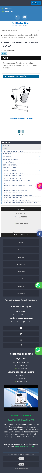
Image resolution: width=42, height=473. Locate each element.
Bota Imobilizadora (10, 165)
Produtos (6, 143)
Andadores (7, 157)
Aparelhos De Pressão (10, 159)
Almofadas (7, 154)
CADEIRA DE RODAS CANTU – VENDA (14, 188)
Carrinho (21, 286)
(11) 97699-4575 (21, 368)
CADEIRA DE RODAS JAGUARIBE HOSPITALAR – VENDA (18, 195)
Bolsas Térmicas (9, 162)
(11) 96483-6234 (21, 382)
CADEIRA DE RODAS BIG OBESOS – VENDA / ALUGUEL (18, 185)
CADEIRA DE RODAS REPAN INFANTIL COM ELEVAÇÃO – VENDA (21, 202)
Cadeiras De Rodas (9, 170)
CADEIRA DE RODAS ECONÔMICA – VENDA (16, 190)
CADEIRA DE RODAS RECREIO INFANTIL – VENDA (17, 200)
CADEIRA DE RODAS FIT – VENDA (13, 193)
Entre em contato (21, 235)
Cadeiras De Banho (9, 168)
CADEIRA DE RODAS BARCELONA (13, 183)
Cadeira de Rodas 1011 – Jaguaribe (15, 175)
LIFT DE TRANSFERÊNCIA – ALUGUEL (21, 119)
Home (21, 242)
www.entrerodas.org (21, 415)
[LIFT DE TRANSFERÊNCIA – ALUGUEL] (21, 99)
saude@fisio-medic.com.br (25, 315)
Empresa (21, 257)
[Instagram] (21, 339)
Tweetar (4, 53)
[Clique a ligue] (17, 17)
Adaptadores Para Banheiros (13, 151)
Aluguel (6, 146)
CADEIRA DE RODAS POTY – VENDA (14, 198)
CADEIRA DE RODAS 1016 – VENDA (14, 178)
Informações (21, 272)
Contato (21, 279)
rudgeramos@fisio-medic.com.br (25, 322)
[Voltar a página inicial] (21, 25)
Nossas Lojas (21, 264)
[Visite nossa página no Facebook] (21, 345)
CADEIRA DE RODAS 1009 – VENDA (14, 173)
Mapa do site (21, 293)
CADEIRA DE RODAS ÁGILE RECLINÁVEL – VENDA (17, 180)
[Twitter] (21, 333)
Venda (5, 148)
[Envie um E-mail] (24, 17)
